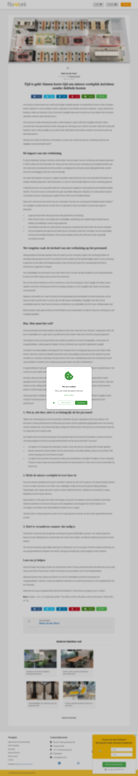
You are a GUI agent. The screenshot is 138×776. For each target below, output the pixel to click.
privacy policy (69, 395)
